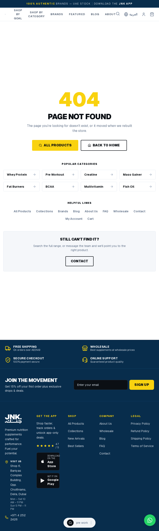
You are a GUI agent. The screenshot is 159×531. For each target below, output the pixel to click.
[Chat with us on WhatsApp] (150, 520)
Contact (139, 211)
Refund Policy (140, 431)
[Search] (118, 14)
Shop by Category (36, 14)
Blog (95, 14)
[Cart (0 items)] (152, 14)
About (110, 14)
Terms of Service (142, 446)
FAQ (105, 211)
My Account (73, 219)
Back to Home (106, 145)
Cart (90, 219)
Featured (77, 14)
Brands (57, 14)
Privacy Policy (140, 423)
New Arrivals (76, 438)
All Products (58, 145)
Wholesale (121, 211)
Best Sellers (76, 446)
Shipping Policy (141, 438)
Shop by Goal (18, 14)
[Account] (144, 14)
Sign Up (141, 385)
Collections (44, 211)
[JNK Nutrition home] (5, 14)
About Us (91, 211)
